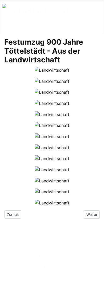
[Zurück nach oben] (97, 288)
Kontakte (37, 267)
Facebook (39, 278)
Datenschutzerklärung (52, 255)
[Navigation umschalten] (5, 28)
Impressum (40, 243)
